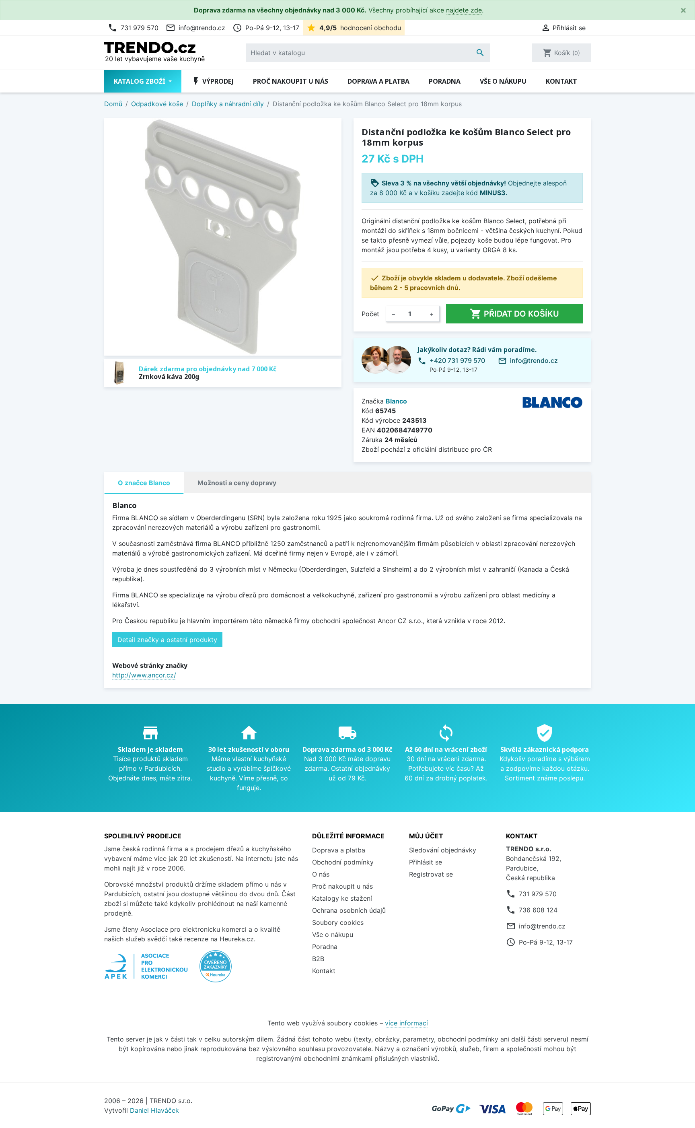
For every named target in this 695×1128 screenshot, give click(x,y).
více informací (406, 1023)
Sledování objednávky (442, 850)
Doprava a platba (378, 81)
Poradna (445, 81)
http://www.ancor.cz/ (144, 675)
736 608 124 (538, 910)
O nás (320, 874)
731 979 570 (133, 28)
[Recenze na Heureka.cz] (215, 970)
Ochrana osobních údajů (349, 910)
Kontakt (561, 81)
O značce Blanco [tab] (144, 483)
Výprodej (212, 81)
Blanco (396, 401)
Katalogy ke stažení (342, 898)
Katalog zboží (140, 81)
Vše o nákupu (503, 81)
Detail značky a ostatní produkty (167, 640)
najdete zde (464, 10)
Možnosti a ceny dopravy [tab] (236, 483)
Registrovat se (431, 874)
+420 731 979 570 (457, 360)
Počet (370, 314)
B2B (318, 959)
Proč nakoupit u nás (290, 81)
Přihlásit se (425, 862)
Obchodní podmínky (343, 862)
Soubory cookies (338, 922)
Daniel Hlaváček (154, 1110)
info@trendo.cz (195, 28)
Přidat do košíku (514, 314)
